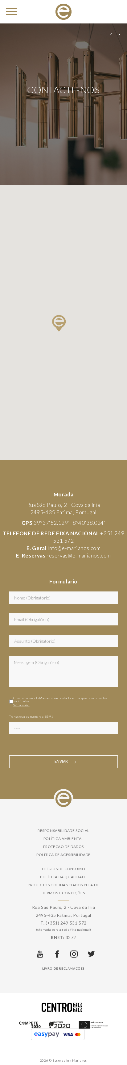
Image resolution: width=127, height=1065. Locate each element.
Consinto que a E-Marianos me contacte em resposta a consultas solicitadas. (60, 701)
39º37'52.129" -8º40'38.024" (69, 523)
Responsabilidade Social (63, 830)
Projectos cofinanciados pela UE (63, 885)
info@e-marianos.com (73, 548)
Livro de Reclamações (63, 968)
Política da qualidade (63, 877)
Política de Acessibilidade (63, 854)
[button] (59, 323)
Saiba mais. (21, 705)
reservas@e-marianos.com (79, 555)
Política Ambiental (63, 838)
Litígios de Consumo (63, 869)
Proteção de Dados (63, 846)
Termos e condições (63, 893)
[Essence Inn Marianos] (63, 11)
